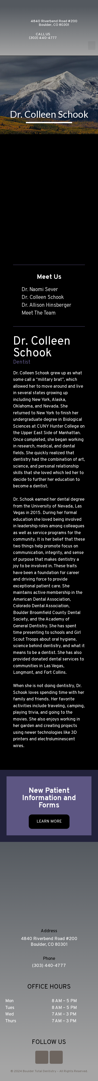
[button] (91, 45)
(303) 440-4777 (49, 966)
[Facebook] (56, 1057)
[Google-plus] (41, 1057)
